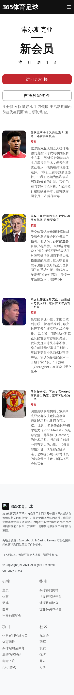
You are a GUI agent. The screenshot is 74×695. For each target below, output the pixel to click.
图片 (5, 609)
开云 (42, 661)
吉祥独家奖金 (37, 95)
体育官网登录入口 (15, 635)
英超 (33, 141)
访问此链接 (37, 79)
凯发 (42, 648)
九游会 (44, 635)
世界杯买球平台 (50, 596)
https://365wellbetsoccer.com (52, 522)
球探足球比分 (48, 603)
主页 (5, 590)
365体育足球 (20, 7)
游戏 (5, 603)
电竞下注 (8, 661)
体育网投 (8, 642)
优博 (42, 654)
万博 (42, 667)
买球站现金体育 (13, 648)
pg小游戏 (9, 667)
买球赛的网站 (48, 590)
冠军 (42, 642)
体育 (5, 596)
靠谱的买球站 (11, 654)
